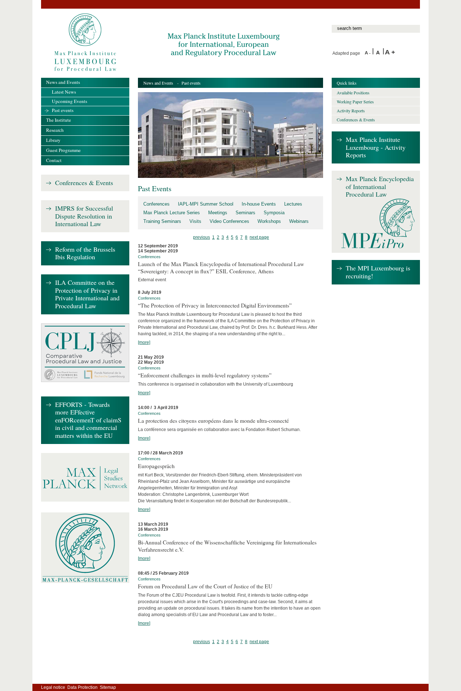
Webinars (299, 221)
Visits (195, 221)
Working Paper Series (355, 101)
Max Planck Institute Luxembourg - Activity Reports (376, 147)
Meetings (217, 212)
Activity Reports (351, 110)
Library (53, 140)
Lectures (293, 204)
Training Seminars (162, 221)
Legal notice (53, 687)
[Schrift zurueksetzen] (379, 53)
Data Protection (82, 687)
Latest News (64, 92)
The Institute (58, 120)
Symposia (274, 212)
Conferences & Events (84, 183)
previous (201, 237)
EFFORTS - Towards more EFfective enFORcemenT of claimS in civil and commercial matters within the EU (88, 420)
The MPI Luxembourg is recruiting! (378, 272)
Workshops (269, 221)
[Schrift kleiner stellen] (368, 53)
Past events (62, 110)
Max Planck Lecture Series (171, 212)
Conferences (156, 204)
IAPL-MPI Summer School (205, 204)
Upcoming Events (69, 101)
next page (259, 237)
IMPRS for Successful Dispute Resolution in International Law (84, 216)
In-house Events (259, 204)
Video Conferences (229, 221)
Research (55, 130)
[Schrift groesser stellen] (390, 53)
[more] (144, 342)
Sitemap (108, 687)
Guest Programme (63, 150)
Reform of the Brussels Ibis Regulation (85, 253)
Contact (54, 160)
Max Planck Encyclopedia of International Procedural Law (380, 186)
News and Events (158, 83)
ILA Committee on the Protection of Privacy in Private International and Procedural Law (87, 294)
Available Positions (353, 92)
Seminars (245, 212)
